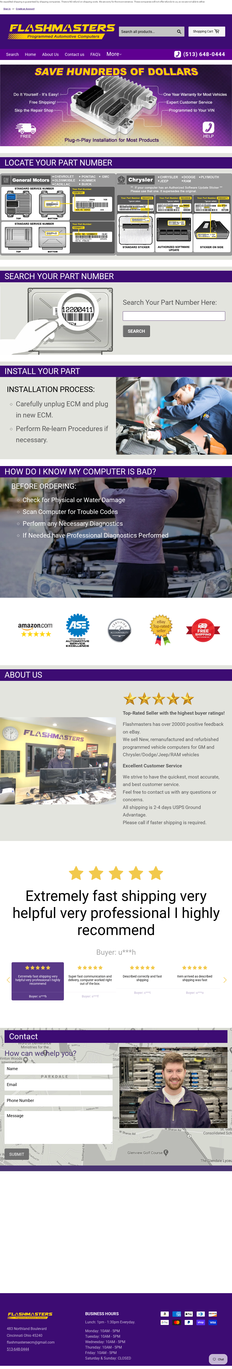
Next (224, 978)
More (112, 54)
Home (30, 54)
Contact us (74, 54)
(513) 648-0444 (204, 54)
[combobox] (151, 32)
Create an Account (25, 8)
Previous (8, 978)
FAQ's (95, 54)
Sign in (7, 8)
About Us (50, 54)
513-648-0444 (18, 1349)
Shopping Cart (203, 31)
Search (12, 54)
